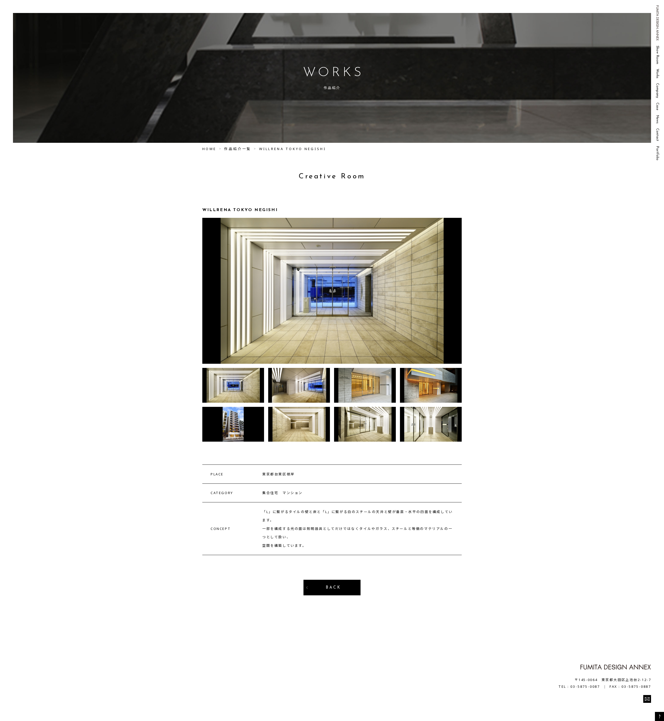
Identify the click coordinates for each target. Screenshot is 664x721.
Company (657, 90)
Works (657, 73)
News (657, 119)
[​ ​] (659, 716)
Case (657, 106)
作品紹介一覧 (237, 148)
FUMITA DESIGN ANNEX (657, 23)
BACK (333, 588)
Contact (657, 134)
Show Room (657, 55)
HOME (209, 148)
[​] (647, 699)
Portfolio (657, 153)
